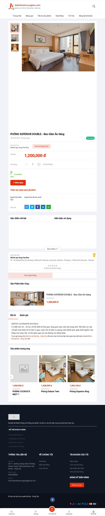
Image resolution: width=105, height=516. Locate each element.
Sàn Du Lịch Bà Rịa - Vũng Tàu (36, 336)
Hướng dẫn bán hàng (16, 446)
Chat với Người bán (42, 146)
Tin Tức (71, 16)
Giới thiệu (42, 461)
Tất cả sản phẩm (44, 16)
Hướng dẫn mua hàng (17, 439)
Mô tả (13, 315)
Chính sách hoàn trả (16, 442)
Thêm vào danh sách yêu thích (23, 190)
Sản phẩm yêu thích (77, 468)
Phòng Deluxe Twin (50, 391)
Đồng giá (29, 16)
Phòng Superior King (79, 391)
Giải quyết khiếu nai (16, 435)
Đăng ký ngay (77, 485)
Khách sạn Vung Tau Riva (19, 148)
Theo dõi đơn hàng (77, 472)
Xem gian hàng (30, 275)
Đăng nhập (74, 461)
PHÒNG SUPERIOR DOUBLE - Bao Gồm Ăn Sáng (69, 294)
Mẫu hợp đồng (44, 465)
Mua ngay (19, 183)
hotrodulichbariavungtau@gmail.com (22, 481)
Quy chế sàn (43, 468)
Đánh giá (24, 315)
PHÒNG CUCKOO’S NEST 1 (21, 392)
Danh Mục (60, 16)
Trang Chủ (17, 16)
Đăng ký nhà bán (85, 16)
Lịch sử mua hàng (76, 465)
